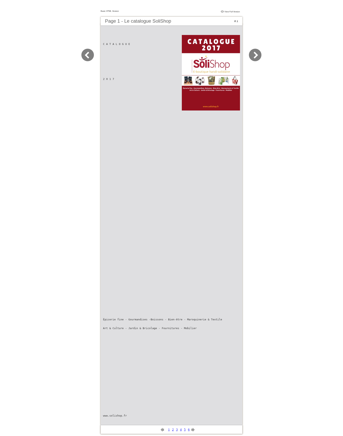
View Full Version (232, 12)
